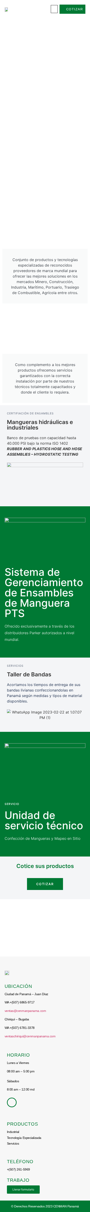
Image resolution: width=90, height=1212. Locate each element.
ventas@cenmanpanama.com (25, 1011)
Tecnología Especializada (24, 1138)
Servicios (13, 1143)
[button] (54, 9)
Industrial (13, 1132)
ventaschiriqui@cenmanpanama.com (30, 1036)
